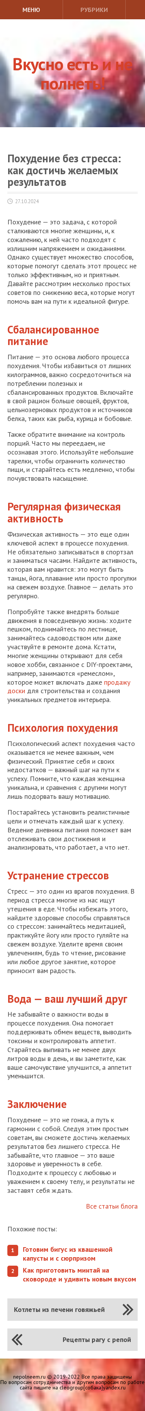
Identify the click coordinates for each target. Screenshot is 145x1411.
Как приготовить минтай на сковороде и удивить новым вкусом (79, 1274)
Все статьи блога (112, 1206)
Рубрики (94, 9)
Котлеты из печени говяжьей (59, 1309)
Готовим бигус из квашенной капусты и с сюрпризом (68, 1254)
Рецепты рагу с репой (97, 1339)
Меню (31, 9)
